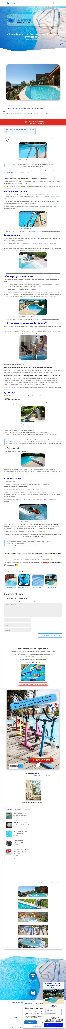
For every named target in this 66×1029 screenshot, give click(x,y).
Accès (27, 39)
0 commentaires (35, 39)
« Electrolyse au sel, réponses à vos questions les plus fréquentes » (21, 851)
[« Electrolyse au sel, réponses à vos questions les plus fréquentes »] (9, 854)
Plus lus (9, 809)
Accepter (30, 1022)
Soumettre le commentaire (50, 635)
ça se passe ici (37, 231)
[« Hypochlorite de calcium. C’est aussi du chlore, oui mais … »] (9, 827)
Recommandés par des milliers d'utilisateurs (33, 684)
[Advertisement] (48, 819)
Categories (27, 809)
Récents (18, 809)
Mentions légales (12, 1028)
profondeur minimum (36, 473)
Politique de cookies (37, 1026)
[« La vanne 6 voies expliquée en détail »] (9, 845)
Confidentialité (22, 1028)
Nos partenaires (17, 1002)
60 (11, 858)
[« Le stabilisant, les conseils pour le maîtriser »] (9, 836)
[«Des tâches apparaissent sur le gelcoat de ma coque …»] (9, 818)
